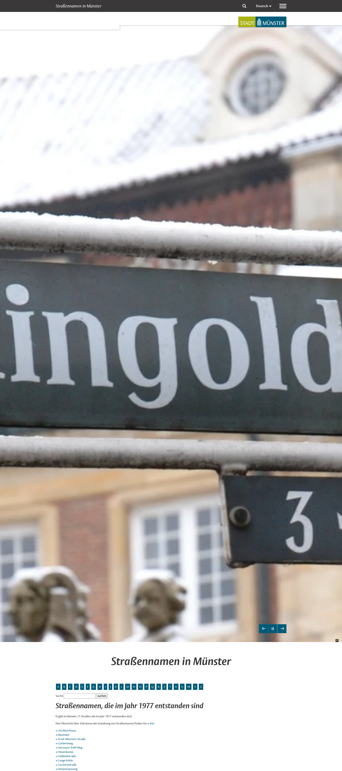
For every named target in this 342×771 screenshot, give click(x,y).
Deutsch (262, 6)
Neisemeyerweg (67, 769)
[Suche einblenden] (244, 6)
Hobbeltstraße (67, 756)
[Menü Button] (282, 6)
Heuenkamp (65, 752)
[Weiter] (282, 628)
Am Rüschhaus (67, 730)
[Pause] (272, 628)
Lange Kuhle (65, 760)
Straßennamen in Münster (78, 6)
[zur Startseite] (262, 22)
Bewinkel (63, 734)
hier (152, 723)
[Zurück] (263, 628)
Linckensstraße (67, 764)
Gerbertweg (65, 743)
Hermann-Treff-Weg (70, 747)
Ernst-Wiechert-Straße (72, 739)
